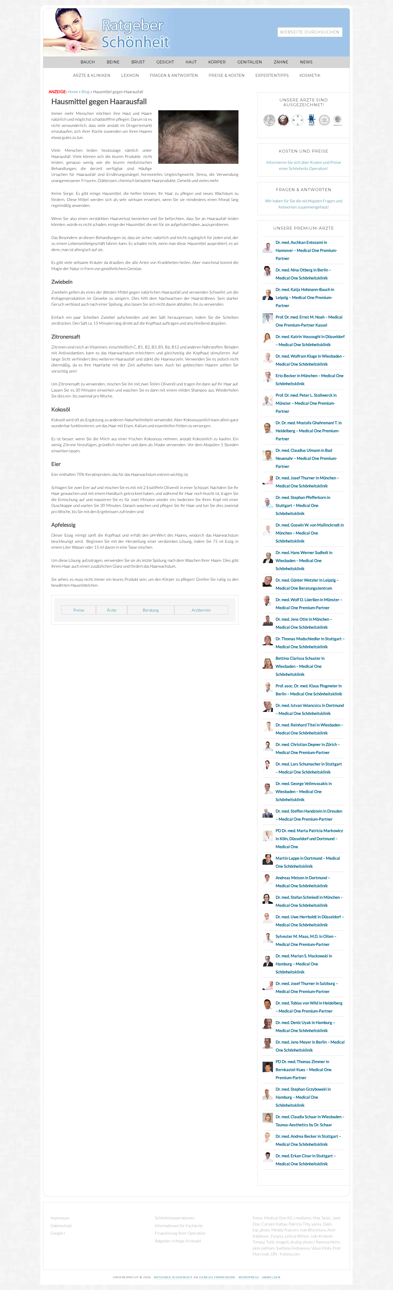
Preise (78, 610)
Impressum (60, 1217)
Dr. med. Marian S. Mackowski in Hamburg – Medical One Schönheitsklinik (304, 963)
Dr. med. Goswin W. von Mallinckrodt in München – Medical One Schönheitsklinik (310, 532)
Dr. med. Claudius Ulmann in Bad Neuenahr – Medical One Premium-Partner (306, 458)
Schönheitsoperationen (174, 1217)
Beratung (151, 610)
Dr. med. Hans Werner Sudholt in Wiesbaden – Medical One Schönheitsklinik (304, 560)
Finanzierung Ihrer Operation (180, 1233)
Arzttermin (201, 610)
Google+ (58, 1233)
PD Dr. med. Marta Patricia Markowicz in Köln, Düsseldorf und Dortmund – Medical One (309, 838)
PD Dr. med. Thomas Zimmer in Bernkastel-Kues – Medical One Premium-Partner (304, 1069)
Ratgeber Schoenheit (173, 1277)
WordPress (248, 1277)
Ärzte (112, 610)
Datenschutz (61, 1225)
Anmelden (271, 1277)
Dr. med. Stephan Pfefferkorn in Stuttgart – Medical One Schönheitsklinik (303, 505)
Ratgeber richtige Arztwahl (178, 1240)
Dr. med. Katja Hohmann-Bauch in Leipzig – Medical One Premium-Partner (305, 297)
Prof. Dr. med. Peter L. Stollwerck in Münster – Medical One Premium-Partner (306, 403)
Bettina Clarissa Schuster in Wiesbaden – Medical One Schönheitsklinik (300, 666)
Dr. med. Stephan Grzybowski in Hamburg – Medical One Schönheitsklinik (303, 1097)
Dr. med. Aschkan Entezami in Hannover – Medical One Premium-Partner (306, 250)
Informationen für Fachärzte (179, 1225)
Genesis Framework (217, 1277)
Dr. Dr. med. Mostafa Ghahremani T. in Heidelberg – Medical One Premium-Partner (309, 430)
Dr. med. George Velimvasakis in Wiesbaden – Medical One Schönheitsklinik (304, 791)
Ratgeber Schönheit (112, 32)
